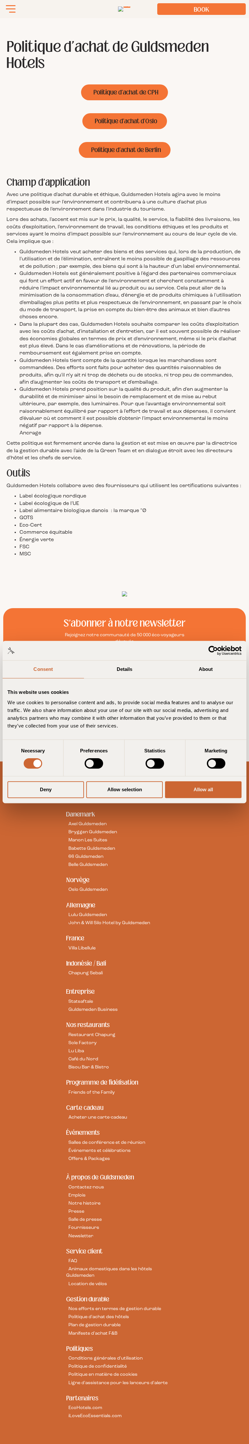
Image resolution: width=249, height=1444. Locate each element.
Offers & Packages (89, 1158)
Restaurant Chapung (91, 1035)
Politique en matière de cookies (102, 1374)
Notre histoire (84, 1203)
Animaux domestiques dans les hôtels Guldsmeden (109, 1272)
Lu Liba (76, 1051)
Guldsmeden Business (93, 1009)
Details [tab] (125, 669)
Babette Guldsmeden (91, 848)
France (75, 938)
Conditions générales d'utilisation (105, 1358)
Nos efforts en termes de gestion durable (114, 1309)
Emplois (77, 1195)
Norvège (77, 880)
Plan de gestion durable (94, 1325)
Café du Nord (83, 1059)
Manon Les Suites (87, 840)
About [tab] (206, 669)
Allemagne (80, 905)
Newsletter (80, 1236)
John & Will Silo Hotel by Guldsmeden (109, 923)
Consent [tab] (43, 669)
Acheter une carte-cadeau (97, 1117)
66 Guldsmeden (85, 856)
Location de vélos (87, 1284)
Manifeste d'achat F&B (92, 1333)
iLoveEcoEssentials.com (95, 1416)
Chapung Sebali (85, 973)
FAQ (72, 1261)
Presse (76, 1211)
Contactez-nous (86, 1187)
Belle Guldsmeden (88, 864)
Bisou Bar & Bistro (88, 1067)
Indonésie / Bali (86, 963)
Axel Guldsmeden (87, 824)
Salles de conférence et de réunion (106, 1142)
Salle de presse (85, 1219)
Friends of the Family (91, 1092)
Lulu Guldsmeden (87, 915)
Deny (46, 789)
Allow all (203, 789)
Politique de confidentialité (97, 1366)
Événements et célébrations (99, 1150)
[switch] (94, 763)
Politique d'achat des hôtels (98, 1317)
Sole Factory (82, 1043)
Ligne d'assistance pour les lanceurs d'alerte (118, 1383)
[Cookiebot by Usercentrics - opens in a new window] (213, 650)
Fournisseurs (83, 1227)
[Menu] (10, 9)
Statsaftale (80, 1001)
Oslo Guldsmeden (88, 889)
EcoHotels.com (85, 1408)
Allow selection (124, 789)
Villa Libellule (82, 948)
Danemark (80, 814)
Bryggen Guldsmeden (92, 832)
